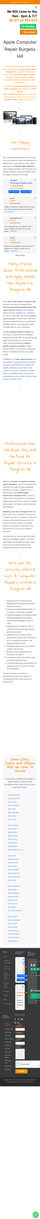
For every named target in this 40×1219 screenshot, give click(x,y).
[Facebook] (15, 1019)
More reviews (20, 255)
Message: (18, 1047)
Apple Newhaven (13, 836)
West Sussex (21, 787)
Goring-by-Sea (8, 1062)
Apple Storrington (13, 870)
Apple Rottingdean (13, 893)
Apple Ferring (12, 819)
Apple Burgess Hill (13, 798)
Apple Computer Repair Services (6, 976)
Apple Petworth (12, 900)
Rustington (8, 1045)
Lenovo (6, 371)
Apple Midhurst (12, 843)
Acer (11, 371)
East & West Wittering (14, 911)
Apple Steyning (12, 839)
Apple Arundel (12, 829)
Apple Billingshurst (14, 873)
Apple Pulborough (13, 812)
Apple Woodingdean (14, 920)
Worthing (7, 1035)
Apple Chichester (13, 825)
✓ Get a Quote (28, 32)
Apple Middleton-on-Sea (15, 850)
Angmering (8, 1042)
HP (27, 368)
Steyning (7, 1069)
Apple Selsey (12, 880)
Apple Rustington (13, 897)
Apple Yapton (12, 907)
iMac (8, 316)
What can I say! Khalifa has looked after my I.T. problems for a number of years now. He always (19, 248)
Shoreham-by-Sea (13, 930)
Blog (5, 999)
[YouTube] (22, 1019)
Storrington (8, 1066)
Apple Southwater (13, 934)
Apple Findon (12, 816)
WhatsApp (29, 26)
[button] (36, 1215)
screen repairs (22, 501)
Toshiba (23, 371)
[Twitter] (19, 1019)
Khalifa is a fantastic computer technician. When (20, 1001)
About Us (6, 995)
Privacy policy (7, 1003)
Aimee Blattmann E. (16, 218)
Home (5, 956)
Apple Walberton (13, 941)
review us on (25, 191)
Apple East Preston (13, 937)
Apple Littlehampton (14, 886)
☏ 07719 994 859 (23, 20)
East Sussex (30, 784)
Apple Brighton (12, 832)
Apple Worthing (12, 927)
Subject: (17, 1040)
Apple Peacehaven (13, 859)
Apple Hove (11, 809)
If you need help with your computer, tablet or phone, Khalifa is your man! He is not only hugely (18, 229)
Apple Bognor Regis (14, 795)
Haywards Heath (13, 863)
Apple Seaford (12, 890)
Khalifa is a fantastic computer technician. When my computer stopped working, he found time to (19, 209)
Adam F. (12, 198)
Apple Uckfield (12, 916)
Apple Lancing (12, 802)
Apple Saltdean (12, 923)
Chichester (8, 1032)
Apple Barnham (12, 846)
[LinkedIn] (15, 1023)
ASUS (16, 371)
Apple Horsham (12, 866)
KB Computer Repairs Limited (21, 183)
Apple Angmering (13, 805)
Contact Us (7, 991)
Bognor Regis (9, 1038)
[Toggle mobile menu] (36, 7)
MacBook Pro (21, 313)
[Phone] (19, 1023)
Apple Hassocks (12, 904)
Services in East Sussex (7, 968)
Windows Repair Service (6, 985)
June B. (12, 238)
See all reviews (14, 191)
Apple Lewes (12, 856)
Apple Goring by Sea (14, 877)
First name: (18, 1026)
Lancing (7, 1048)
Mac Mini (16, 316)
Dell (30, 368)
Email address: (19, 1033)
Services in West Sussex (7, 961)
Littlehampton (9, 1029)
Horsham (7, 1052)
